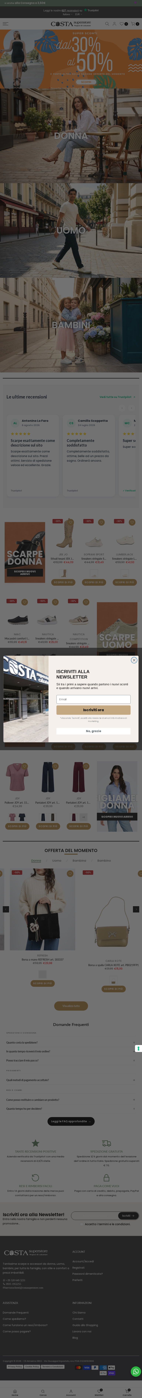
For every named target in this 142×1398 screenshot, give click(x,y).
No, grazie (93, 731)
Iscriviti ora (93, 710)
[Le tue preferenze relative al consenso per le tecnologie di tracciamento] (138, 1048)
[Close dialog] (134, 660)
